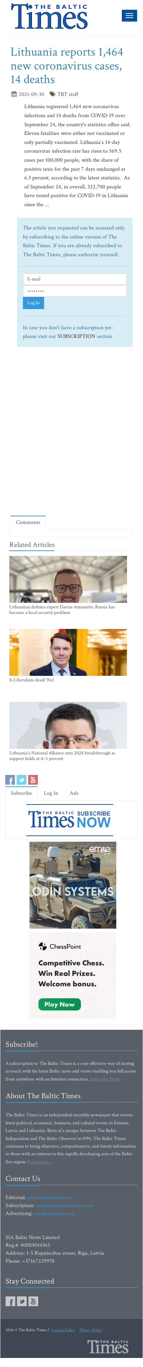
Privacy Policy (90, 1330)
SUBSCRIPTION (76, 336)
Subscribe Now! (105, 1079)
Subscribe (21, 793)
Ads (74, 793)
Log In (33, 303)
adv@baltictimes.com (54, 1214)
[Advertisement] (71, 434)
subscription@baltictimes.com (64, 1206)
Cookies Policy (63, 1330)
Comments (28, 522)
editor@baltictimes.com (50, 1198)
